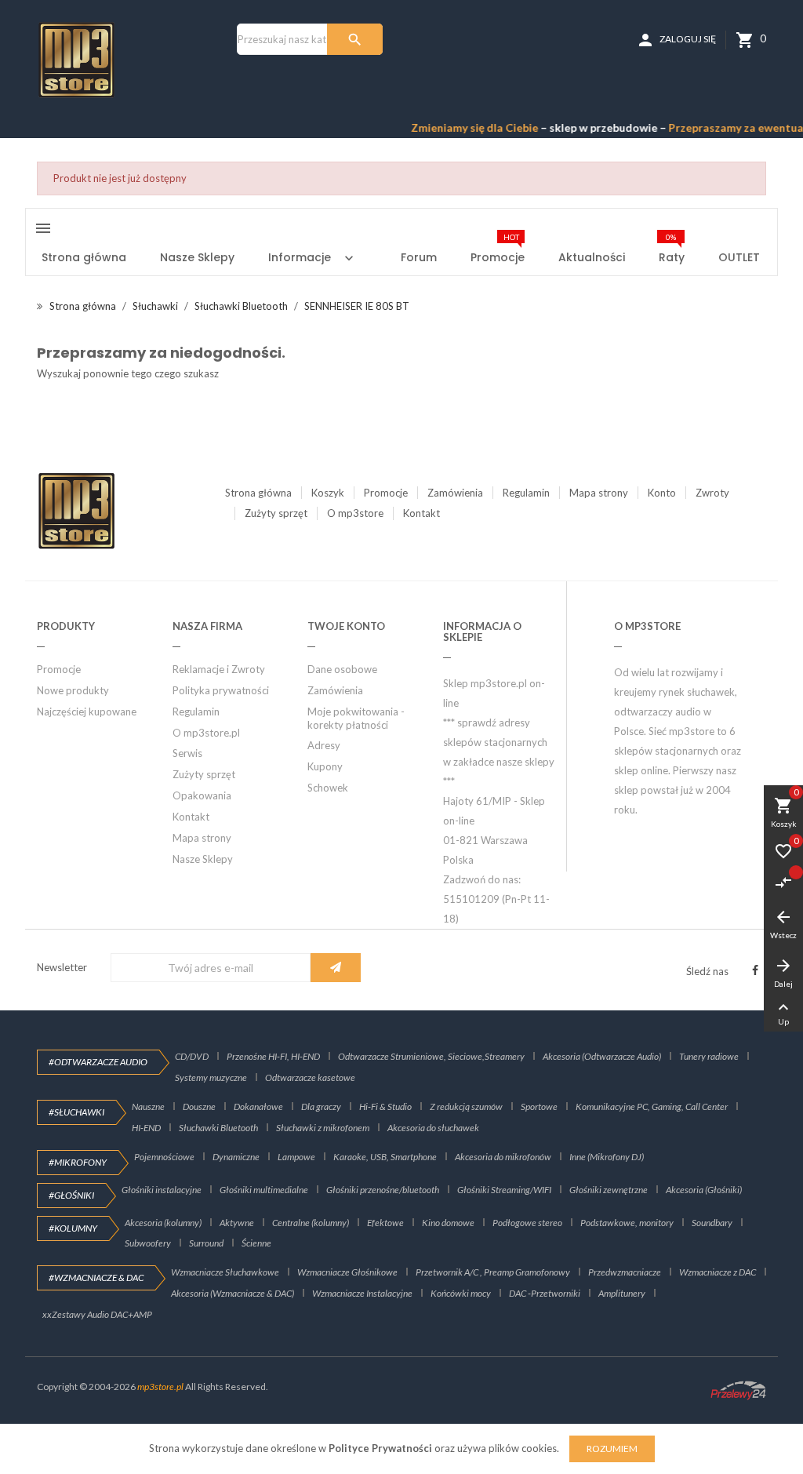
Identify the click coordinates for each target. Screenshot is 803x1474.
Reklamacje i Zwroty (219, 669)
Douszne (199, 1106)
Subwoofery (148, 1243)
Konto (662, 492)
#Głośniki (71, 1195)
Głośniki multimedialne (264, 1190)
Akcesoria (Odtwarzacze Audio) (602, 1056)
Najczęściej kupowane (86, 711)
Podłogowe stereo (527, 1222)
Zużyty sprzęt (276, 513)
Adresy (323, 745)
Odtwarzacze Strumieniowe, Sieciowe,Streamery (431, 1056)
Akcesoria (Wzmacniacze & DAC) (232, 1293)
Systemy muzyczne (211, 1077)
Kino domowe (448, 1222)
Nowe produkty (73, 690)
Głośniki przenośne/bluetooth (382, 1190)
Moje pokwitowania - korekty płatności (356, 718)
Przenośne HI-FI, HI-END (273, 1056)
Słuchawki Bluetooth (218, 1128)
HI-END (146, 1128)
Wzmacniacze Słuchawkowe (225, 1272)
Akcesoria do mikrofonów (503, 1157)
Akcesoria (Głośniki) (704, 1190)
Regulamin (526, 492)
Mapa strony (598, 492)
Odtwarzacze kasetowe (310, 1077)
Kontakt (421, 513)
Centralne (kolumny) (310, 1222)
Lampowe (296, 1157)
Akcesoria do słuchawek (433, 1128)
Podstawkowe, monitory (627, 1222)
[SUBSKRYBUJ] (336, 967)
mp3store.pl (160, 1386)
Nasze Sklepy (203, 859)
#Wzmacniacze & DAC (96, 1277)
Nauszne (148, 1106)
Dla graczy (321, 1106)
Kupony (325, 766)
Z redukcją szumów (466, 1106)
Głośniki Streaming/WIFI (504, 1190)
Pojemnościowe (164, 1157)
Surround (206, 1243)
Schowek (327, 787)
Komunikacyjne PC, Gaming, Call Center (652, 1106)
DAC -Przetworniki (544, 1293)
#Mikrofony (78, 1162)
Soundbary (712, 1222)
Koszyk (327, 492)
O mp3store (355, 513)
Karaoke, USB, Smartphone (385, 1157)
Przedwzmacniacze (624, 1272)
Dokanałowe (258, 1106)
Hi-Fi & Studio (385, 1106)
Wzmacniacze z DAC (717, 1272)
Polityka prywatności (221, 690)
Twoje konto (346, 626)
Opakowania (202, 795)
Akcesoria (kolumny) (163, 1222)
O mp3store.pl (206, 732)
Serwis (187, 753)
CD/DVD (192, 1056)
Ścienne (256, 1243)
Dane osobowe (342, 669)
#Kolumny (73, 1228)
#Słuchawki (76, 1112)
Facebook (755, 970)
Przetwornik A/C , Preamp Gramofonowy (493, 1272)
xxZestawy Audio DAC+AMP (97, 1314)
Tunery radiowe (709, 1056)
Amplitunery (621, 1293)
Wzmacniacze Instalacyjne (362, 1293)
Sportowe (539, 1106)
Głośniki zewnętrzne (608, 1190)
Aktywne (237, 1222)
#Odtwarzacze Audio (98, 1062)
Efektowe (385, 1222)
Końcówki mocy (461, 1293)
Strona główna (258, 492)
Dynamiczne (236, 1157)
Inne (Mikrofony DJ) (606, 1157)
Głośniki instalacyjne (162, 1190)
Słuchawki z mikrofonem (322, 1128)
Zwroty (712, 492)
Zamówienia (455, 492)
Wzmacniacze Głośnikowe (347, 1272)
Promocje (386, 492)
